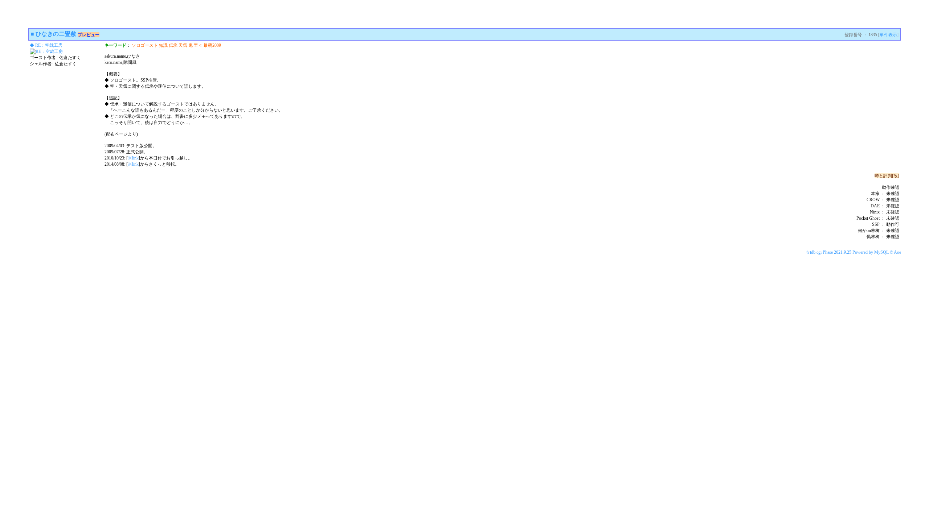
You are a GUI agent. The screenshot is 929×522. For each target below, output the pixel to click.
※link (133, 158)
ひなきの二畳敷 (56, 34)
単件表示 (888, 34)
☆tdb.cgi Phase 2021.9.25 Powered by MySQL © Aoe (853, 252)
